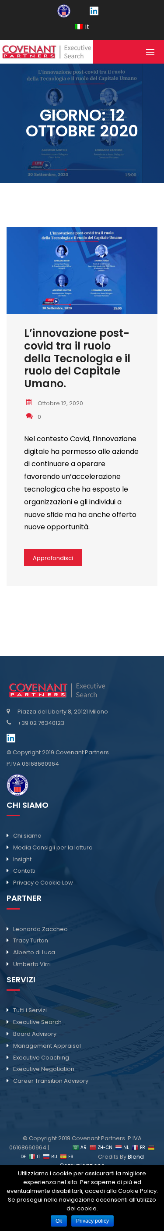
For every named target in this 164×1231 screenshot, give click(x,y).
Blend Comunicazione (101, 1161)
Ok (59, 1221)
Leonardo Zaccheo (40, 929)
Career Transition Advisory (50, 1081)
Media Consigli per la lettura (53, 847)
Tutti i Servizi (30, 1010)
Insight (22, 859)
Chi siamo (27, 835)
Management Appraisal (47, 1046)
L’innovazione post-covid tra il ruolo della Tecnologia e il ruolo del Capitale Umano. (77, 358)
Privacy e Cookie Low (43, 882)
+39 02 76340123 (40, 723)
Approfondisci (53, 558)
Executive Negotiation (43, 1069)
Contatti (24, 871)
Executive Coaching (41, 1057)
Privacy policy (92, 1221)
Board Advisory (34, 1034)
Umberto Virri (32, 964)
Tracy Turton (30, 940)
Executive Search (37, 1022)
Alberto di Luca (34, 952)
